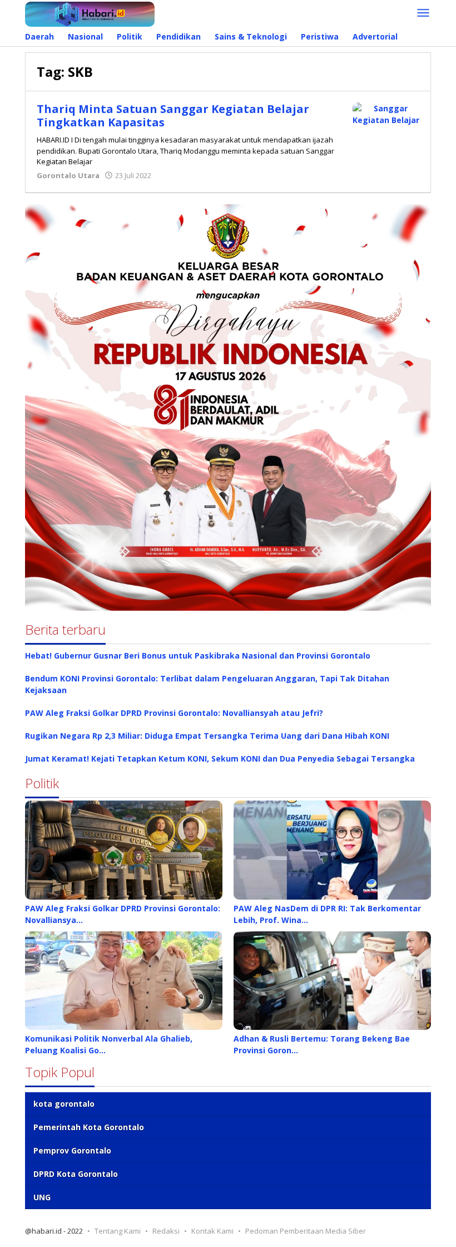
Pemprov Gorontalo (72, 1150)
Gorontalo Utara (68, 175)
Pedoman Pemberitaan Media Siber (305, 1231)
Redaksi (166, 1231)
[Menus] (423, 13)
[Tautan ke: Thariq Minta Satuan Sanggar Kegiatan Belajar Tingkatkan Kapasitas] (386, 113)
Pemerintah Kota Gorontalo (88, 1127)
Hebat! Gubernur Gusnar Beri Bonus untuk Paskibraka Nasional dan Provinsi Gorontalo (197, 655)
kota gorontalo (64, 1103)
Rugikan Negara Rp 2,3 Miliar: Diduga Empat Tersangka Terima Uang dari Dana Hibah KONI (207, 735)
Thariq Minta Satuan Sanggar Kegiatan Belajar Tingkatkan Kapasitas (173, 115)
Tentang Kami (118, 1231)
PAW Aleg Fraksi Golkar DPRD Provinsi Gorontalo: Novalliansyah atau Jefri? (174, 713)
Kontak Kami (212, 1231)
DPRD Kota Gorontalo (75, 1174)
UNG (42, 1197)
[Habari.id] (90, 13)
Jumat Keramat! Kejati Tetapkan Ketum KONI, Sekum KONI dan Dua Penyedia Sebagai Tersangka (220, 758)
